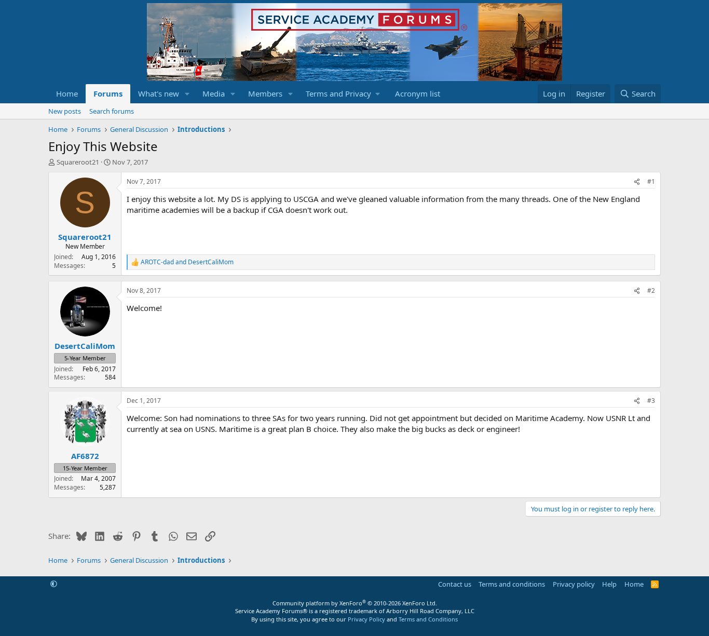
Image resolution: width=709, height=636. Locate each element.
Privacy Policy (366, 619)
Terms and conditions (512, 584)
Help (609, 584)
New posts (64, 111)
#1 (651, 181)
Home (67, 93)
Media (213, 93)
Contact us (454, 584)
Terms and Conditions (428, 619)
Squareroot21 (78, 162)
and (187, 262)
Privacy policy (574, 584)
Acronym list (417, 93)
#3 (651, 400)
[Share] (637, 182)
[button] (187, 93)
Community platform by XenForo (354, 603)
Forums (107, 93)
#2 (651, 290)
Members (265, 93)
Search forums (111, 111)
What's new (158, 93)
